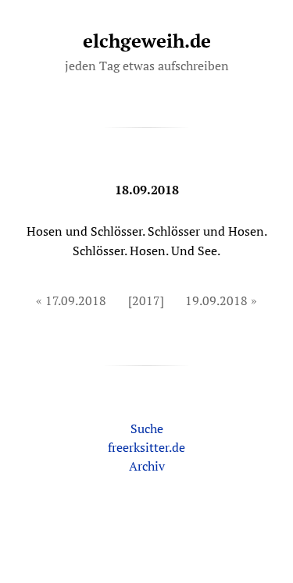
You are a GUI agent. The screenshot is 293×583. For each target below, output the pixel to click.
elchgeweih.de (147, 40)
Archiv (147, 466)
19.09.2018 (216, 300)
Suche (146, 428)
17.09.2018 (75, 300)
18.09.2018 (147, 189)
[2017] (146, 300)
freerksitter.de (146, 447)
